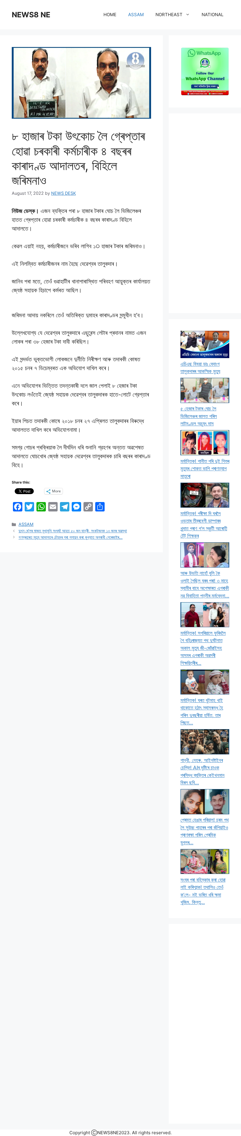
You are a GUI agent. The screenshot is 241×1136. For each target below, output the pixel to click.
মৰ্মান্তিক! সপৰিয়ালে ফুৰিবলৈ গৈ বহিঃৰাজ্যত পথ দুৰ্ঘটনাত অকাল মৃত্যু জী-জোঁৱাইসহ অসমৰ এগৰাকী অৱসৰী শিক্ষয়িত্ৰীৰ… (203, 648)
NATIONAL (212, 14)
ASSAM (136, 14)
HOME (109, 14)
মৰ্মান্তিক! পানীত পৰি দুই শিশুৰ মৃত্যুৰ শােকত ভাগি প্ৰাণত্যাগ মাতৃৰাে (204, 468)
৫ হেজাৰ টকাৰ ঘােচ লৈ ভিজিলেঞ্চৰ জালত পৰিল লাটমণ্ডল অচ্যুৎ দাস (198, 416)
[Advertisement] (204, 213)
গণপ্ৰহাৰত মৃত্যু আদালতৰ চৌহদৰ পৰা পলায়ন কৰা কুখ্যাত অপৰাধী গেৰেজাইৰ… (71, 537)
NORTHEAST (169, 14)
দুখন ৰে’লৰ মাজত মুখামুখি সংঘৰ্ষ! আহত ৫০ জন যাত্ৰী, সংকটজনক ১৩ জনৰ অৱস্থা (73, 530)
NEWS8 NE (31, 14)
